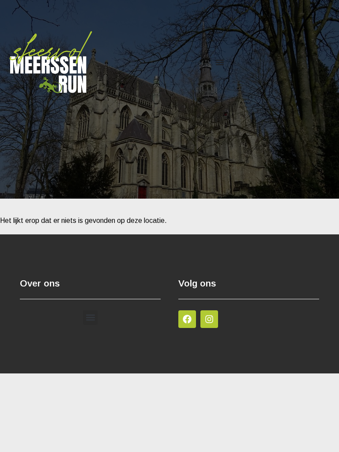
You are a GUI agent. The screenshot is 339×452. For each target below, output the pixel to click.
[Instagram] (209, 319)
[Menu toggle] (219, 62)
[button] (90, 317)
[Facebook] (187, 319)
